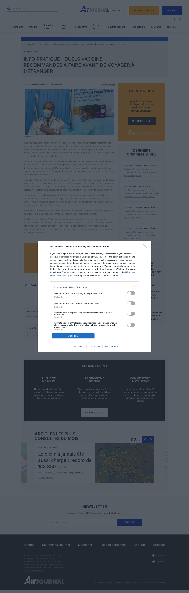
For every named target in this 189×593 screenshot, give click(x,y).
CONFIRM (73, 336)
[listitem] (94, 286)
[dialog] (94, 296)
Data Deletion (77, 346)
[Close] (145, 247)
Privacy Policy (111, 346)
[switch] (131, 293)
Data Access (94, 346)
